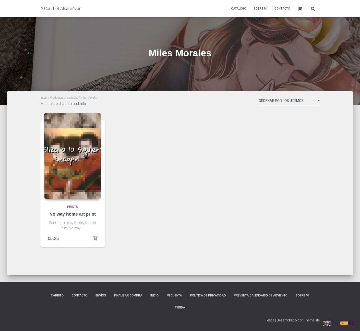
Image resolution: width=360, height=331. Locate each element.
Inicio (43, 97)
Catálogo (238, 8)
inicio (154, 295)
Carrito (57, 295)
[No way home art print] (72, 156)
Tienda (180, 307)
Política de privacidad (208, 295)
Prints (72, 206)
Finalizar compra (128, 295)
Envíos (101, 295)
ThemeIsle (312, 320)
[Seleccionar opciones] (95, 238)
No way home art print (72, 214)
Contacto (282, 8)
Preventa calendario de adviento (261, 295)
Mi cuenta (174, 295)
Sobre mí (260, 8)
